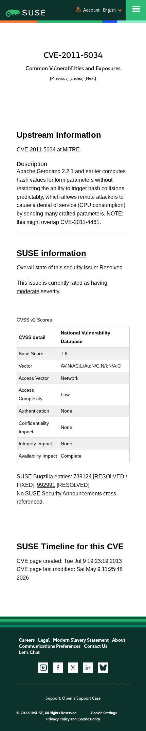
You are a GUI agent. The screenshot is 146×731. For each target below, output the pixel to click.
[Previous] (59, 78)
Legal (44, 640)
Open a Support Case (81, 698)
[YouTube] (43, 667)
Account (91, 10)
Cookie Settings (104, 713)
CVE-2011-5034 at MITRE (48, 149)
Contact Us (95, 646)
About (118, 640)
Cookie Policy (88, 719)
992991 (46, 485)
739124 (82, 476)
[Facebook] (58, 667)
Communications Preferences (49, 646)
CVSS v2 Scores (34, 320)
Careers (27, 640)
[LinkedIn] (88, 667)
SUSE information (51, 253)
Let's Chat (29, 652)
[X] (73, 667)
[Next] (90, 78)
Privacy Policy (58, 719)
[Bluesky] (103, 667)
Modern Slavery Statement (81, 640)
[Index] (77, 78)
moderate (28, 291)
